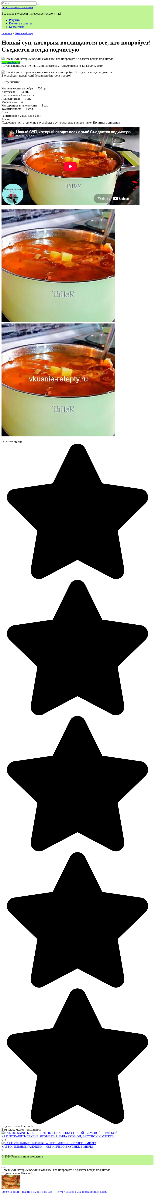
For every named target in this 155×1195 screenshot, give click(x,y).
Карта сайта (16, 26)
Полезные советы (20, 23)
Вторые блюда (11, 62)
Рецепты (14, 20)
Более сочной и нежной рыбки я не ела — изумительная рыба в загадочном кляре (54, 1191)
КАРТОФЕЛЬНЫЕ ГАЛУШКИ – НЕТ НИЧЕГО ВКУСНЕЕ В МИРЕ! (47, 1146)
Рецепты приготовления (17, 7)
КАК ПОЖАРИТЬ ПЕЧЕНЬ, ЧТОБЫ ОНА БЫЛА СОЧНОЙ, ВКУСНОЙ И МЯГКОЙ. (58, 1136)
